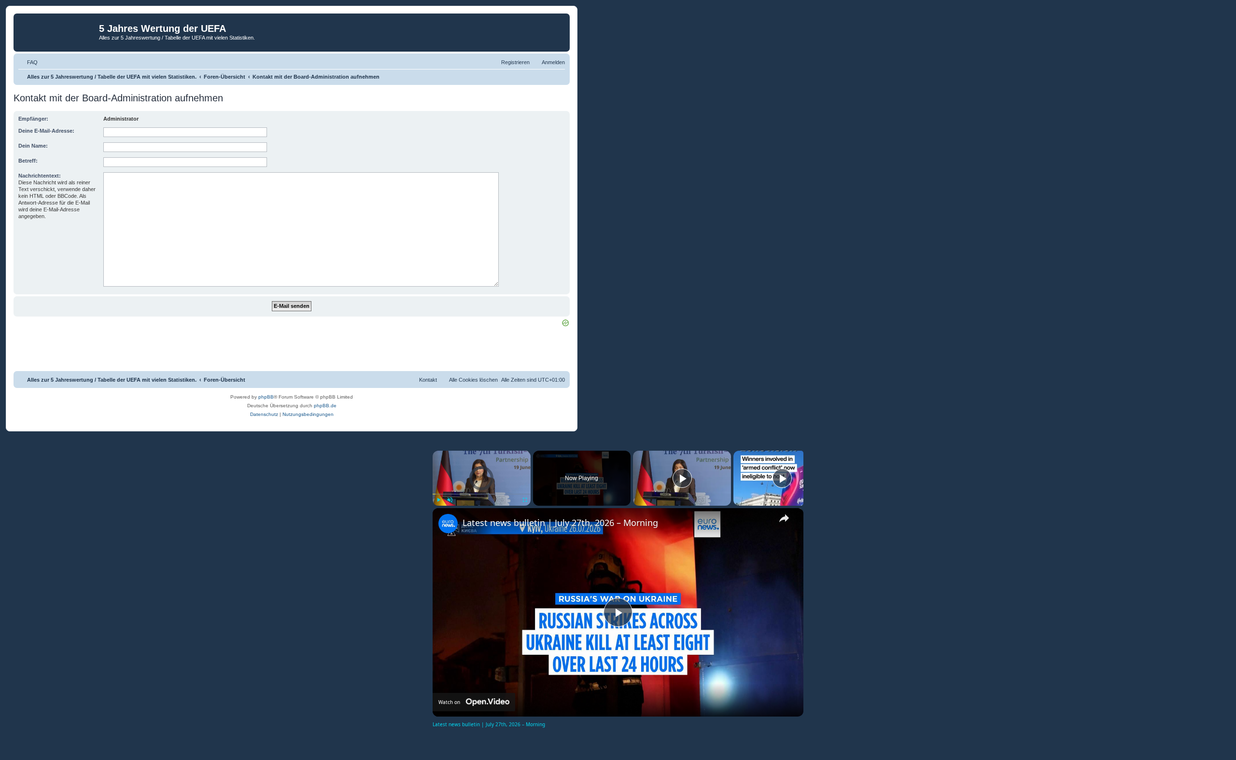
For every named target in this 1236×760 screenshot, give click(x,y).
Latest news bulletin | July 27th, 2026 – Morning (560, 522)
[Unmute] (450, 500)
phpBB (266, 397)
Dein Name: (33, 146)
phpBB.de (325, 405)
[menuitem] (28, 62)
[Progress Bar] (482, 494)
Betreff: (28, 161)
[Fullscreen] (525, 500)
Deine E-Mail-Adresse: (46, 131)
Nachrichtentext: (39, 176)
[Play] (438, 500)
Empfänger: (33, 119)
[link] (448, 523)
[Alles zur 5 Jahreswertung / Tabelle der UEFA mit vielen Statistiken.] (57, 31)
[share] (784, 518)
